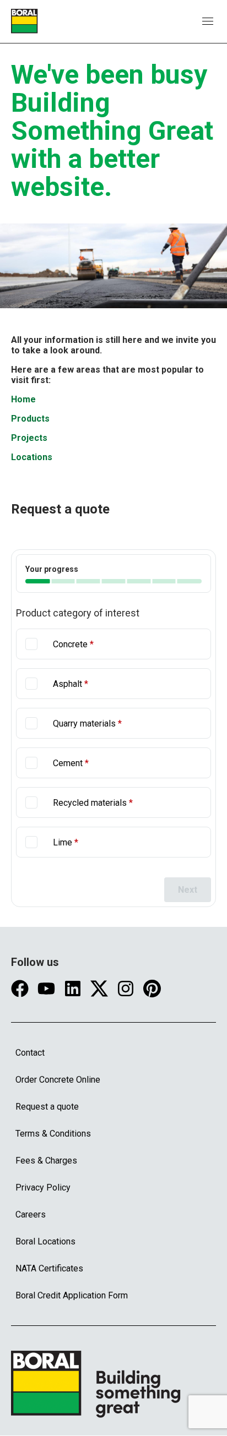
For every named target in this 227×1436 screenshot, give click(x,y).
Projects (29, 438)
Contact (30, 1052)
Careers (30, 1214)
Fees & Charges (46, 1160)
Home (23, 399)
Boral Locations (45, 1241)
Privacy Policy (43, 1187)
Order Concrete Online (57, 1079)
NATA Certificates (49, 1268)
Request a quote (47, 1106)
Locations (31, 457)
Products (30, 418)
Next (187, 889)
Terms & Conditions (53, 1133)
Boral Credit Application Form (71, 1295)
